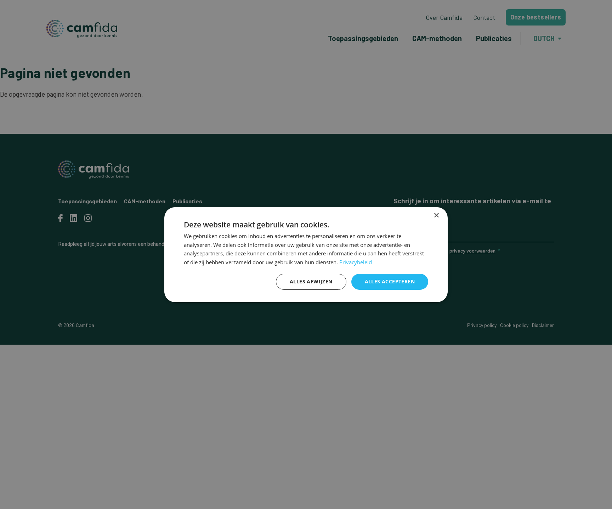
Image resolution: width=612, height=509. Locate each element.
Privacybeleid (355, 262)
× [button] (436, 215)
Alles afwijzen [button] (311, 281)
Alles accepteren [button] (390, 281)
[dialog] (306, 254)
